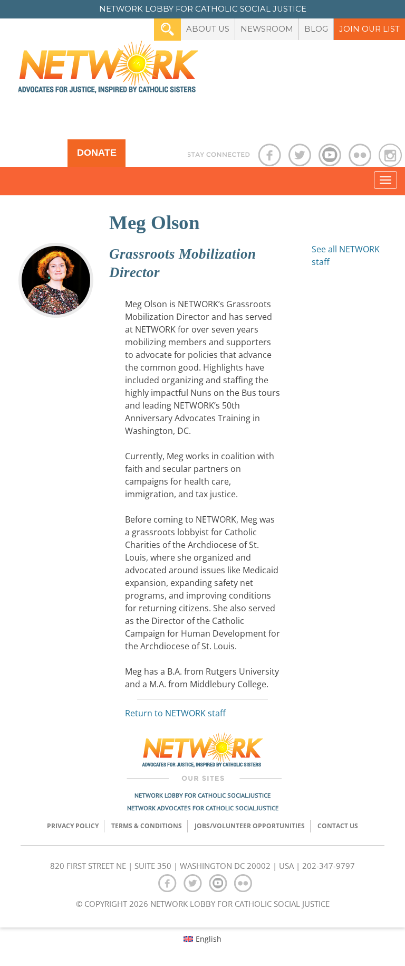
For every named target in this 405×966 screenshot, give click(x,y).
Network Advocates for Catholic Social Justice (202, 808)
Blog (316, 29)
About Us (207, 29)
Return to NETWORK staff (175, 713)
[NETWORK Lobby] (108, 70)
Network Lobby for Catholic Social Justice (202, 795)
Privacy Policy (73, 825)
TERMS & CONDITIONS (146, 825)
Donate (97, 152)
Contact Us (337, 825)
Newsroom (266, 29)
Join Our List (369, 29)
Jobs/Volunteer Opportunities (250, 825)
